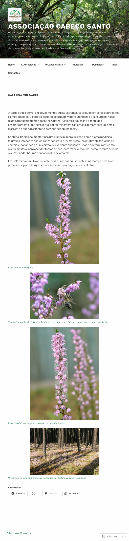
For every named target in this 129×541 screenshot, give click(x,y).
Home (11, 64)
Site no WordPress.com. (20, 533)
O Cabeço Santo (54, 64)
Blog (115, 64)
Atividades (77, 64)
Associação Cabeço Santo (59, 26)
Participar (98, 64)
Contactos (14, 72)
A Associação (28, 64)
